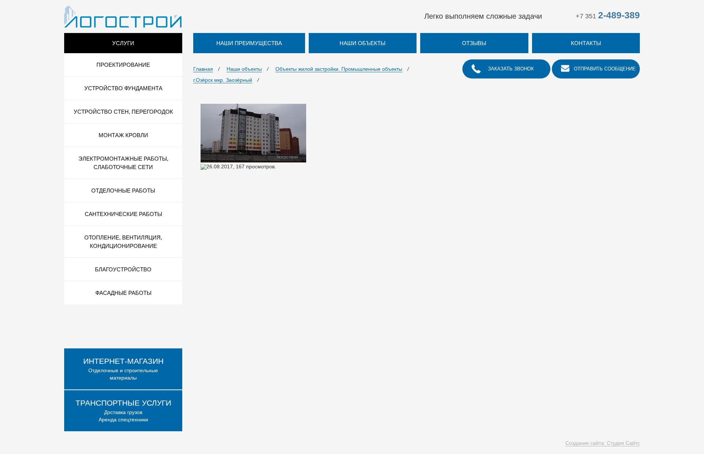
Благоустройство (123, 269)
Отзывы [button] (474, 43)
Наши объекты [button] (362, 43)
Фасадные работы (123, 293)
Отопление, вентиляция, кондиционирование (123, 241)
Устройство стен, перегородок (123, 112)
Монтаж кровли (123, 135)
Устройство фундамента (123, 88)
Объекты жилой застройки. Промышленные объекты (338, 69)
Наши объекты (244, 69)
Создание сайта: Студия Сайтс (602, 443)
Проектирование (123, 65)
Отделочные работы (123, 190)
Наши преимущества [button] (249, 43)
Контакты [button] (586, 43)
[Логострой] (123, 16)
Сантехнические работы (123, 214)
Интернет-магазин (123, 361)
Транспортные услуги (123, 403)
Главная (203, 69)
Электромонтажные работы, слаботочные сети (123, 162)
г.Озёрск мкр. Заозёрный (222, 80)
